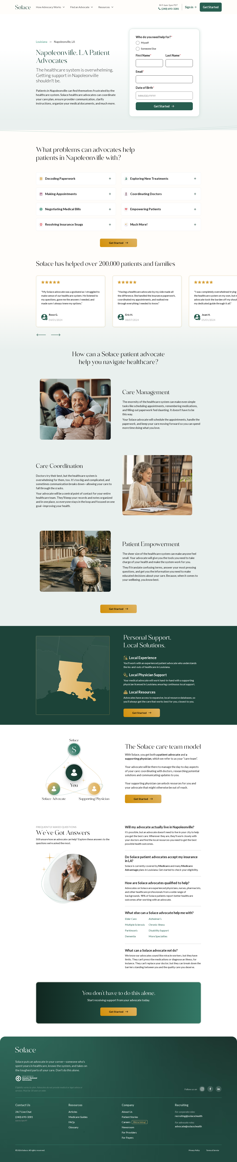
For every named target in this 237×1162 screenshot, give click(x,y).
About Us (127, 1111)
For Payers (127, 1137)
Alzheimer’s (155, 918)
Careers (126, 1122)
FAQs (72, 1122)
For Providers (129, 1132)
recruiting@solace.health (188, 1115)
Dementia (130, 936)
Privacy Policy (194, 1150)
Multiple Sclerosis (135, 924)
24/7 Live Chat (23, 1111)
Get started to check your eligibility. (178, 869)
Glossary (73, 1127)
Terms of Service (212, 1150)
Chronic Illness (157, 924)
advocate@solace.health (188, 1126)
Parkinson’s (131, 930)
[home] (23, 7)
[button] (50, 7)
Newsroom (128, 1127)
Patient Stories (130, 1116)
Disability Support (159, 930)
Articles (73, 1111)
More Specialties (158, 936)
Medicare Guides (78, 1116)
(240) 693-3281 (170, 8)
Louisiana (41, 41)
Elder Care (131, 918)
